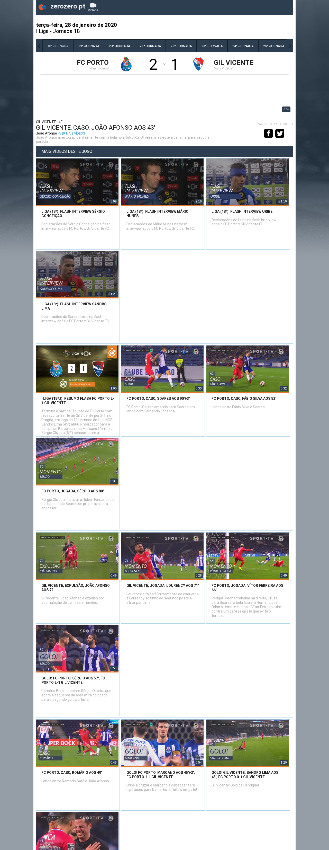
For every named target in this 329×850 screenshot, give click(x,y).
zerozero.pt (67, 6)
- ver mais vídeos (71, 133)
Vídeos (93, 10)
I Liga (42, 31)
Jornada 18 (66, 31)
